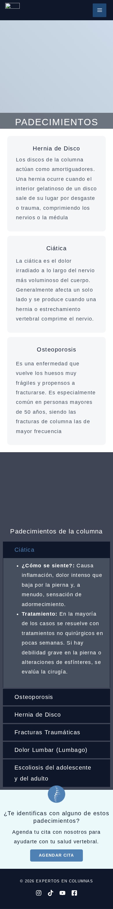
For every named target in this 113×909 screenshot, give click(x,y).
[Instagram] (39, 893)
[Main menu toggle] (99, 10)
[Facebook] (74, 893)
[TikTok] (51, 893)
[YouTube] (62, 893)
